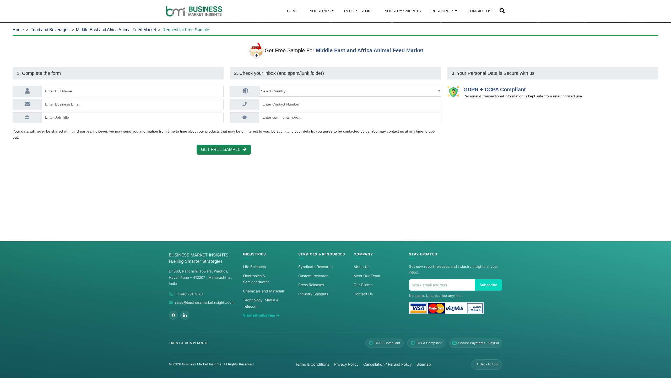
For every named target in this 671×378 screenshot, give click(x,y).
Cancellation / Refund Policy (387, 364)
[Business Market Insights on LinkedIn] (184, 315)
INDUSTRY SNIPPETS (402, 11)
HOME (292, 11)
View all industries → (261, 315)
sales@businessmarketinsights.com (205, 302)
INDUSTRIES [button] (320, 11)
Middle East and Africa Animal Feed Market (116, 30)
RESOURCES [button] (442, 11)
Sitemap (423, 364)
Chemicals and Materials (264, 291)
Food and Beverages (49, 30)
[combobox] (350, 91)
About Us (361, 267)
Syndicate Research (315, 267)
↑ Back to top (487, 364)
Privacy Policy (346, 364)
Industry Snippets (313, 294)
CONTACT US (479, 11)
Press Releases (311, 285)
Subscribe (488, 285)
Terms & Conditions (312, 364)
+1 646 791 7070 (189, 294)
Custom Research (313, 276)
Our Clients (363, 285)
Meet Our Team (367, 276)
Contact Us (363, 294)
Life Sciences (254, 267)
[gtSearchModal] (502, 11)
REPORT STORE (358, 11)
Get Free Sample (222, 149)
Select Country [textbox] (274, 91)
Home (18, 30)
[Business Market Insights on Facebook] (173, 315)
